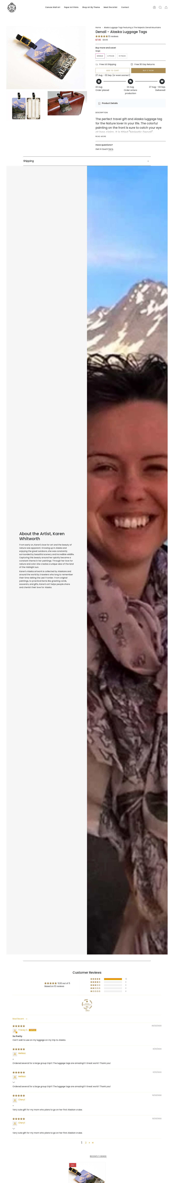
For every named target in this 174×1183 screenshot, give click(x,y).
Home (98, 27)
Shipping (28, 161)
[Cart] (166, 7)
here (110, 149)
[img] (19, 1026)
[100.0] (87, 1004)
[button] (52, 7)
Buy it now (148, 70)
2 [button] (85, 1142)
